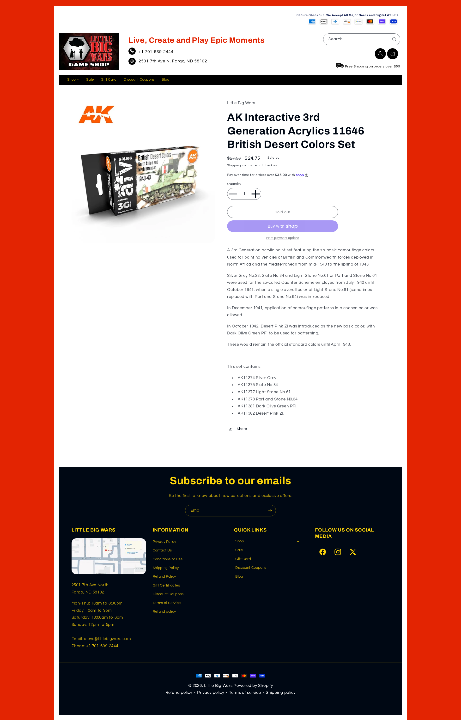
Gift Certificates (166, 585)
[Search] (394, 39)
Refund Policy (164, 576)
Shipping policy (281, 692)
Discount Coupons (168, 594)
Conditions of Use (168, 559)
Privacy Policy (164, 542)
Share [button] (242, 429)
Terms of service (245, 692)
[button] (392, 53)
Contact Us (162, 550)
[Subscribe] (270, 510)
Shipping (234, 165)
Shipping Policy (166, 568)
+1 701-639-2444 (156, 51)
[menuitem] (73, 80)
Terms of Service (167, 603)
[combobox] (361, 39)
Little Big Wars (218, 686)
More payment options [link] (282, 238)
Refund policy (164, 611)
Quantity (234, 184)
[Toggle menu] (298, 541)
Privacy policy (210, 692)
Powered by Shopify (253, 686)
